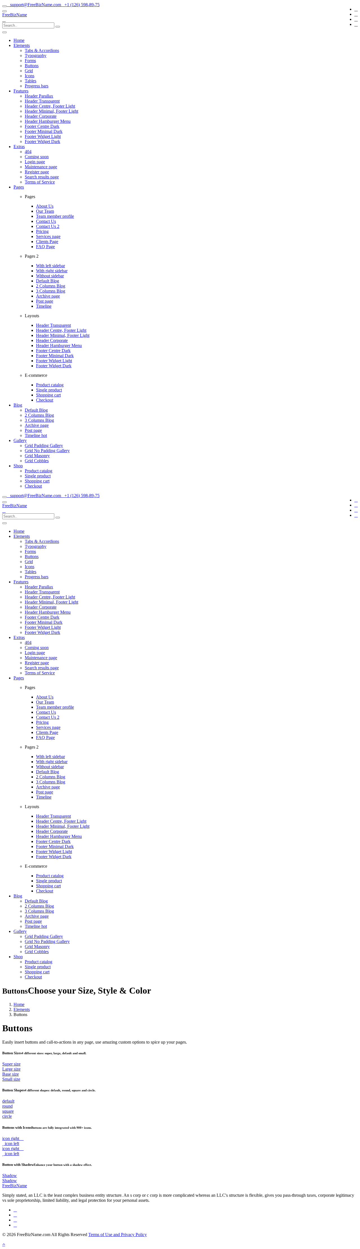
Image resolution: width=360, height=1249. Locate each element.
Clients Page (47, 241)
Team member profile (55, 216)
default (8, 1101)
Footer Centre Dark (42, 126)
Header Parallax (39, 96)
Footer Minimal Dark (43, 131)
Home (19, 40)
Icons (29, 75)
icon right (11, 1138)
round (7, 1106)
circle (7, 1116)
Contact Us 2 (47, 226)
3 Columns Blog (50, 291)
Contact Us (46, 221)
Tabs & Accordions (42, 50)
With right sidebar (52, 270)
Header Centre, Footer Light (50, 106)
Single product (49, 389)
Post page (44, 301)
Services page (48, 236)
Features (21, 91)
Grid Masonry (37, 455)
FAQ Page (45, 246)
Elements (22, 45)
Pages (19, 187)
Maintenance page (41, 166)
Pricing (42, 231)
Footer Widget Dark (42, 141)
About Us (44, 206)
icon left (11, 1143)
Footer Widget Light (43, 136)
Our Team (45, 211)
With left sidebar (50, 265)
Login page (35, 161)
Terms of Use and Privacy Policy (117, 1234)
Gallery (20, 440)
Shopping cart (48, 395)
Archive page (48, 296)
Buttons (32, 65)
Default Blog (47, 280)
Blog (18, 405)
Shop (18, 465)
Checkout (44, 400)
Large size (11, 1069)
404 (28, 151)
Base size (10, 1074)
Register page (37, 171)
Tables (30, 80)
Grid (29, 70)
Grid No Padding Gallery (47, 450)
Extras (19, 146)
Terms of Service (40, 182)
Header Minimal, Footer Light (51, 111)
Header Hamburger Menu (48, 121)
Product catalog (50, 384)
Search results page (42, 176)
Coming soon (37, 156)
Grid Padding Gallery (44, 445)
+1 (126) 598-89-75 (82, 4)
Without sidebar (50, 275)
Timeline (43, 306)
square (8, 1111)
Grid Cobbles (37, 460)
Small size (11, 1079)
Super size (11, 1064)
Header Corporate (41, 116)
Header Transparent (42, 101)
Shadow (9, 1175)
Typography (35, 55)
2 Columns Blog (50, 286)
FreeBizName (14, 14)
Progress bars (36, 85)
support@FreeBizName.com (35, 4)
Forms (30, 60)
